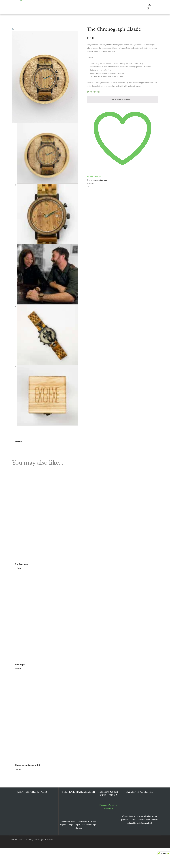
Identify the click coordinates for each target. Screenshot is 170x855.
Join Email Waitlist (102, 433)
